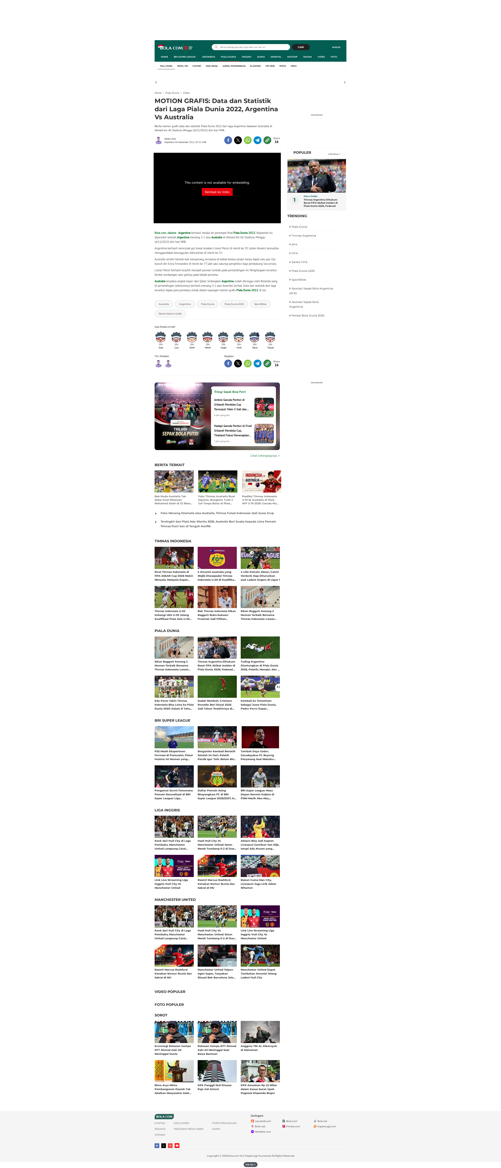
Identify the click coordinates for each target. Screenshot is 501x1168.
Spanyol (276, 56)
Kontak (160, 1123)
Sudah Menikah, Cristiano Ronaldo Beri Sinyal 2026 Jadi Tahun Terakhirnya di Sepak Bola (215, 704)
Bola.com (291, 1121)
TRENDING (297, 216)
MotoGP (292, 56)
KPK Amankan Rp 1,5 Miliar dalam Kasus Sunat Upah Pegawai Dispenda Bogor (259, 1089)
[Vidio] (170, 1145)
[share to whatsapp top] (248, 140)
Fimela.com (293, 1126)
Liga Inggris (167, 810)
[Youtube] (177, 1145)
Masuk (336, 47)
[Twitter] (163, 1145)
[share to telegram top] (257, 140)
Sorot (161, 1015)
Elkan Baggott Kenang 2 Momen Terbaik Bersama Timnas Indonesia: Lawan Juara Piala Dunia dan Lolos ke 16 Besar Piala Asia (259, 614)
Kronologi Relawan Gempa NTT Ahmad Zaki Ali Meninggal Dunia (173, 1049)
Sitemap (160, 1134)
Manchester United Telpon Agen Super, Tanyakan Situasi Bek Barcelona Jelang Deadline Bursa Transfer (217, 973)
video (293, 66)
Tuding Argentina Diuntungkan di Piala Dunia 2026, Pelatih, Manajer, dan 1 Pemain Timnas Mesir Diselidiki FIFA (259, 665)
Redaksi (160, 1128)
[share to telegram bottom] (257, 363)
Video (321, 56)
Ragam (307, 56)
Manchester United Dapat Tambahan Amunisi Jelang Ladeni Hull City (259, 973)
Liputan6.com (263, 1121)
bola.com (233, 1155)
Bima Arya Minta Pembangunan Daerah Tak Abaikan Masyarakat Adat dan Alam (173, 1089)
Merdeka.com (263, 1131)
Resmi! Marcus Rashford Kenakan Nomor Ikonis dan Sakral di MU (216, 883)
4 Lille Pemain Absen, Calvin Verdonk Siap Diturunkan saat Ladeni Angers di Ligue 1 (260, 575)
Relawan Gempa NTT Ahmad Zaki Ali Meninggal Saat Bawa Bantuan (217, 1049)
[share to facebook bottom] (228, 363)
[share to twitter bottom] (238, 363)
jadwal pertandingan (234, 66)
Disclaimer (181, 1123)
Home (164, 56)
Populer (302, 152)
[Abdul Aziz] (159, 140)
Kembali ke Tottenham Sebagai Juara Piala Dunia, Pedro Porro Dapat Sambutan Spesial (258, 704)
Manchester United (175, 900)
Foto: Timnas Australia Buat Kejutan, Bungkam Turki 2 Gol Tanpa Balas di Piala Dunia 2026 (216, 500)
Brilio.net (260, 1126)
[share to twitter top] (238, 140)
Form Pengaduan (224, 1123)
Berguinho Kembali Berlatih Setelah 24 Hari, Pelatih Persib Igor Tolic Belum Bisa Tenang (217, 755)
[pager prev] (156, 82)
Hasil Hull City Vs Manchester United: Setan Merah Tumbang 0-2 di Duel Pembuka (216, 844)
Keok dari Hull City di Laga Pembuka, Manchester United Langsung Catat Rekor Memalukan (173, 844)
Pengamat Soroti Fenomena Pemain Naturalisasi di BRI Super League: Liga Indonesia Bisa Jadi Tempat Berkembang (174, 794)
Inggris (246, 56)
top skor (270, 66)
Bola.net (322, 1121)
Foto (334, 56)
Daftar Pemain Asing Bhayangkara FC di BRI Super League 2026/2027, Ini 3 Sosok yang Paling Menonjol (216, 794)
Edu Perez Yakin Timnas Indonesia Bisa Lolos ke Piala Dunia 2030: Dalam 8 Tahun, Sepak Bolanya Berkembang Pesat (174, 704)
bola (175, 48)
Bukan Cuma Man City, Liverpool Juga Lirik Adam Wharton (258, 883)
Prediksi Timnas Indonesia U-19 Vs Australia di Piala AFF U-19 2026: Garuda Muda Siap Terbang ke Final (261, 500)
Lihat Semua (333, 154)
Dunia (261, 56)
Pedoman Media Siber (189, 1128)
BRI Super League (185, 56)
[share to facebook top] (228, 140)
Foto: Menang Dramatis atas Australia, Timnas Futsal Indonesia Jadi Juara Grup (217, 513)
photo (282, 66)
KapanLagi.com (326, 1126)
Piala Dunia (228, 56)
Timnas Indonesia (173, 541)
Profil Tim (182, 66)
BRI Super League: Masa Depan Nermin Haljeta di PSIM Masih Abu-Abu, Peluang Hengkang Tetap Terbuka (258, 794)
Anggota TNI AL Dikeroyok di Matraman (259, 1047)
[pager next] (344, 82)
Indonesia (208, 56)
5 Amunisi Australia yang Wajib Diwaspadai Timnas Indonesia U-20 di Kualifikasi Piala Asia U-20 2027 (217, 575)
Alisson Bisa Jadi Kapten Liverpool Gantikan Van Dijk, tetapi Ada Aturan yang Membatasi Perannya (260, 844)
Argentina (183, 237)
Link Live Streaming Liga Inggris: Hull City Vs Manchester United (171, 883)
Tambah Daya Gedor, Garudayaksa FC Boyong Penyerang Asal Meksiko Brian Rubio (257, 755)
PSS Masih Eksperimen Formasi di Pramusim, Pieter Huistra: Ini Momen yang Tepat (174, 755)
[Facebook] (157, 1145)
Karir (216, 1128)
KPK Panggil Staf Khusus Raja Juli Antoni (215, 1087)
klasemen (255, 66)
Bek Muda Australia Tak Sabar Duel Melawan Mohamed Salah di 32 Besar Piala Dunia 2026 (173, 500)
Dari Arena (212, 66)
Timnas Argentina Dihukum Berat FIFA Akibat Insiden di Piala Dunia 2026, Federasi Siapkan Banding (216, 665)
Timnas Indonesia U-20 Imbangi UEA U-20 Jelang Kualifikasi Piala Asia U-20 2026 (172, 614)
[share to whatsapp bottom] (248, 363)
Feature (197, 66)
